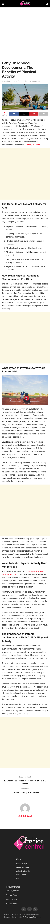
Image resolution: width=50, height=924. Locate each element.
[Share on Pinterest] (33, 114)
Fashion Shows (12, 895)
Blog (17, 878)
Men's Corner (11, 903)
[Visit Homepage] (25, 3)
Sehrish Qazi (25, 816)
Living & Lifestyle (23, 871)
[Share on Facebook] (14, 114)
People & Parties (22, 867)
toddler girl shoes (32, 144)
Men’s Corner (21, 874)
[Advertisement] (25, 35)
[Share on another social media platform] (43, 114)
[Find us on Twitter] (35, 909)
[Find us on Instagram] (29, 909)
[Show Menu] (3, 3)
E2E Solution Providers (31, 917)
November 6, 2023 (9, 81)
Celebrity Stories (12, 890)
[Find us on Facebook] (23, 909)
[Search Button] (47, 3)
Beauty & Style (22, 864)
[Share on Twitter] (24, 114)
